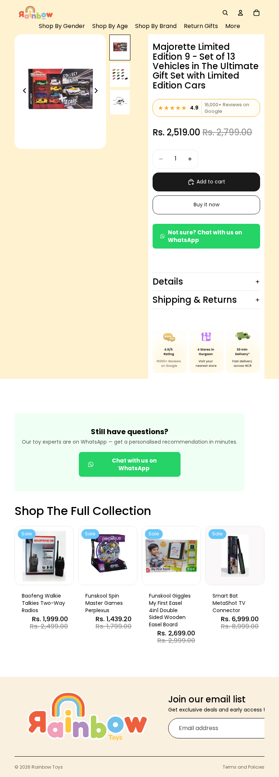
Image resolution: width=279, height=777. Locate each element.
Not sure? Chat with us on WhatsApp (205, 236)
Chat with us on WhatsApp (134, 464)
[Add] (62, 573)
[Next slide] (98, 92)
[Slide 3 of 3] (120, 102)
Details (168, 281)
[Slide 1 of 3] (120, 47)
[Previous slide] (23, 92)
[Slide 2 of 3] (120, 75)
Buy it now (206, 204)
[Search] (225, 13)
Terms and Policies (243, 767)
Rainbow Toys (47, 767)
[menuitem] (233, 26)
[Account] (240, 13)
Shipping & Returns (195, 300)
